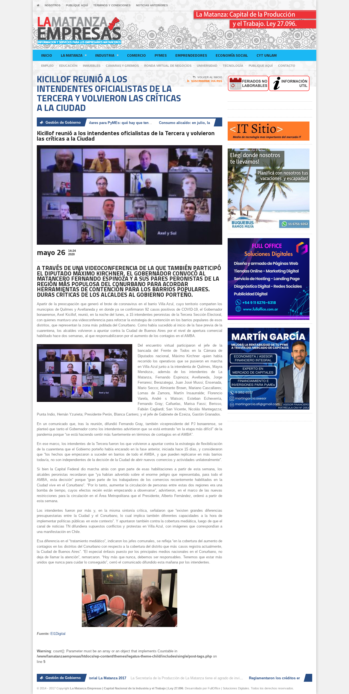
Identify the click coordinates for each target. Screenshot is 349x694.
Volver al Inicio (209, 77)
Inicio (46, 55)
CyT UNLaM (267, 55)
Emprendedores (191, 55)
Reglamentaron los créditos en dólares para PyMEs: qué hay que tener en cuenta (91, 123)
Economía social (232, 55)
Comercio (136, 55)
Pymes (161, 55)
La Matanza (71, 55)
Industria (104, 55)
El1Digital (57, 634)
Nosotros (53, 5)
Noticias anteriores (152, 5)
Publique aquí (77, 5)
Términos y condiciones (112, 5)
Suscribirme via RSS (206, 81)
